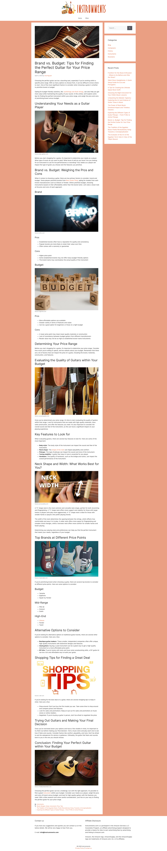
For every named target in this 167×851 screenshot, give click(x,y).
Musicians (111, 57)
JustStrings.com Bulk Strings (73, 92)
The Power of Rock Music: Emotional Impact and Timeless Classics (119, 107)
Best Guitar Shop (72, 180)
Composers (112, 48)
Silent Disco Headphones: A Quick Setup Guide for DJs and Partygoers (120, 82)
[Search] (129, 28)
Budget (43, 806)
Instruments (40, 804)
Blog (109, 45)
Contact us (88, 848)
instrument (47, 793)
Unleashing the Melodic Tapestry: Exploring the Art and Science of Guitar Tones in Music (119, 100)
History (110, 51)
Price (58, 806)
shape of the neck (58, 450)
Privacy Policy (79, 848)
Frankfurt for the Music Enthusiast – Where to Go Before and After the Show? (120, 75)
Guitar (47, 806)
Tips (61, 806)
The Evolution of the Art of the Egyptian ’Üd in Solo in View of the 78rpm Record (120, 137)
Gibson (41, 620)
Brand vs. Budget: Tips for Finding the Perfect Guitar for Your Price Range (120, 122)
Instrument (53, 806)
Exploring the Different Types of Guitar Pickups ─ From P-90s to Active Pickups (60, 810)
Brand (38, 806)
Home (80, 18)
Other (87, 18)
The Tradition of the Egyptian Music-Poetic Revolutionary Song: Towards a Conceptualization (64, 808)
